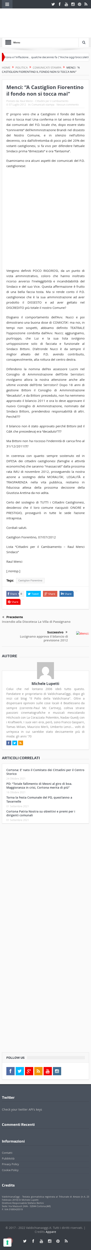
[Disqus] (45, 883)
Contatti (7, 1153)
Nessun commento (68, 104)
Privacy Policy (10, 1164)
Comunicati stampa (43, 104)
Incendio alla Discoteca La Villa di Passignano (36, 621)
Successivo (55, 632)
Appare (51, 1232)
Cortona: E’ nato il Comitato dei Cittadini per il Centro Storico (45, 772)
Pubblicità (8, 1158)
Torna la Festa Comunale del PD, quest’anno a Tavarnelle (39, 799)
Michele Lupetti (45, 683)
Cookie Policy (10, 1170)
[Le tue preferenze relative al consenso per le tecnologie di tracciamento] (7, 1243)
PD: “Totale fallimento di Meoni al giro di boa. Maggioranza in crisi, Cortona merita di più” (39, 785)
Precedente (14, 617)
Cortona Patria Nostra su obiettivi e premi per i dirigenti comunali (40, 813)
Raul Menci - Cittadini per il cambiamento (44, 101)
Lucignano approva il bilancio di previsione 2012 (44, 638)
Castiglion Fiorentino (30, 580)
